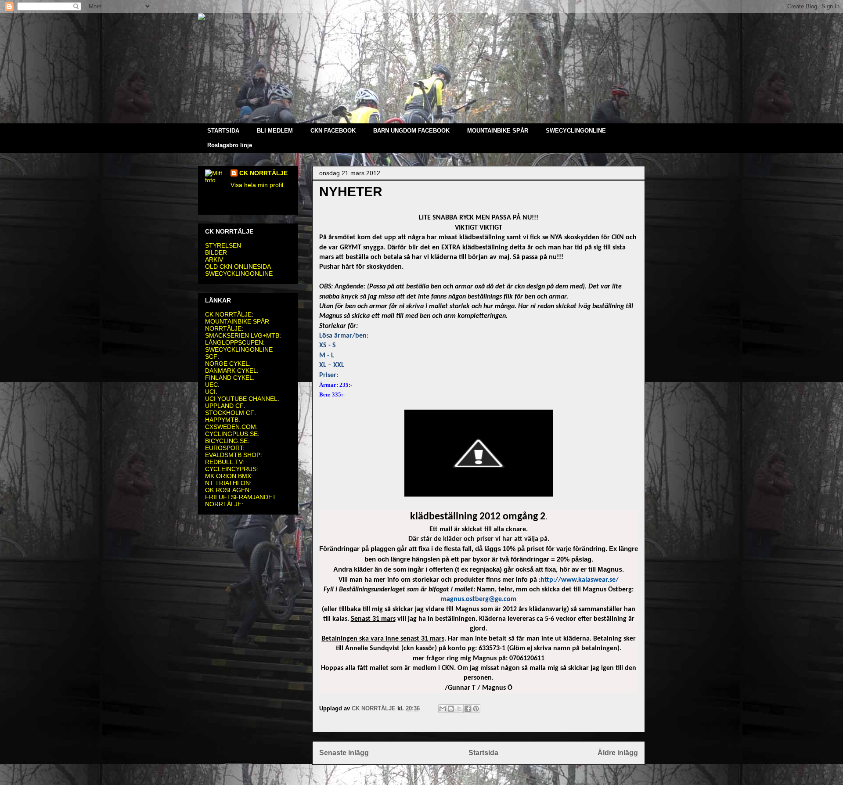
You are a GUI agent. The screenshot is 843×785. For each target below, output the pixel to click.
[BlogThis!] (451, 708)
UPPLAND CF (224, 405)
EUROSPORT (224, 447)
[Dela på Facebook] (467, 708)
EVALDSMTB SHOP (232, 454)
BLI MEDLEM (275, 130)
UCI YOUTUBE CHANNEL (241, 398)
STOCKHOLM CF (229, 412)
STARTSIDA (223, 130)
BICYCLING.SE (226, 440)
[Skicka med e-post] (442, 708)
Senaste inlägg (344, 752)
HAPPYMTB (221, 419)
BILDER (216, 252)
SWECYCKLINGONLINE (239, 273)
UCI (210, 391)
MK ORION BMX (228, 475)
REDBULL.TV (223, 461)
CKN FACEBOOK (333, 130)
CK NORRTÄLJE (263, 172)
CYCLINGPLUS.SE (231, 433)
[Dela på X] (459, 708)
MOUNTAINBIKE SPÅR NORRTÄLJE (237, 325)
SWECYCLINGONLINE (576, 130)
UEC (211, 384)
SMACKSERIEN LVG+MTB (242, 335)
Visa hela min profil (257, 184)
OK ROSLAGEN (227, 489)
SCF (211, 356)
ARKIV (214, 259)
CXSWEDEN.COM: (231, 426)
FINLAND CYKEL (229, 377)
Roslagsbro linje (229, 145)
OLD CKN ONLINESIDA (238, 266)
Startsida (483, 752)
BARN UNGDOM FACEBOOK (411, 130)
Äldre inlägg (618, 752)
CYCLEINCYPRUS (230, 468)
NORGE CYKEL (227, 363)
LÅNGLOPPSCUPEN (234, 342)
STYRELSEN (223, 245)
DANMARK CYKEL (231, 370)
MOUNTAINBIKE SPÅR (497, 130)
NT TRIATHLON (227, 482)
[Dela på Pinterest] (476, 708)
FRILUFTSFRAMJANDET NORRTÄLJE (240, 500)
